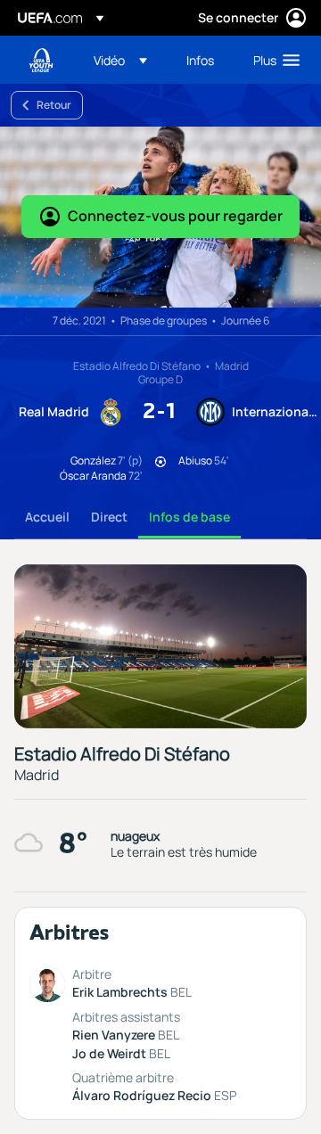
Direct (109, 516)
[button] (120, 59)
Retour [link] (54, 104)
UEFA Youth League (41, 60)
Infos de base (189, 516)
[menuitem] (125, 59)
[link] (200, 59)
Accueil (47, 516)
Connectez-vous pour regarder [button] (175, 216)
